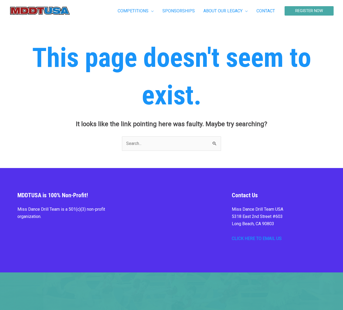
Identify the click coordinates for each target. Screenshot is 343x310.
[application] (151, 11)
